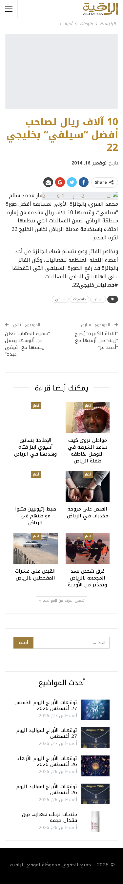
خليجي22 (79, 299)
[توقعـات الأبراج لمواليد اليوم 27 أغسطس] (95, 737)
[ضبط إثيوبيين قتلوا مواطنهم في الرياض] (35, 486)
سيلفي (60, 299)
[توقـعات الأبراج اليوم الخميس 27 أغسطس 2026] (95, 710)
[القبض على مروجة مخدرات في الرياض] (88, 486)
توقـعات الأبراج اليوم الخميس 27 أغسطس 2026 (45, 705)
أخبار (88, 406)
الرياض (98, 299)
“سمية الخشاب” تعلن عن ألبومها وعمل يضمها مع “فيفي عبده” (27, 344)
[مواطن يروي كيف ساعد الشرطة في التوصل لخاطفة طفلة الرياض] (88, 417)
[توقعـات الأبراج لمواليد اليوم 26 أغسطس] (95, 794)
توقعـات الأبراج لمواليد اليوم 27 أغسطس (46, 733)
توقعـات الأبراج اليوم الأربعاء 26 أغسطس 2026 (47, 761)
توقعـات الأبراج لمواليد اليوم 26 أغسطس (46, 789)
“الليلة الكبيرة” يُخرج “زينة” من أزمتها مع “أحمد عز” (96, 340)
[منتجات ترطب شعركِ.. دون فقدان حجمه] (95, 821)
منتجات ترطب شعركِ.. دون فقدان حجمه (49, 817)
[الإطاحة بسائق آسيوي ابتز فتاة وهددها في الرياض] (35, 417)
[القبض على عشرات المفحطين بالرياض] (35, 548)
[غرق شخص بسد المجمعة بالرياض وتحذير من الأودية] (88, 548)
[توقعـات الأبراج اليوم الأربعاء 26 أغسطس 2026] (95, 765)
